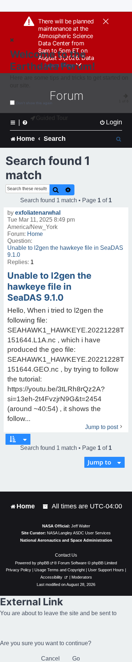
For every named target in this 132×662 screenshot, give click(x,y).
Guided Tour (52, 118)
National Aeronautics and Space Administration (66, 540)
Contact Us (66, 555)
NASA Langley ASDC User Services (79, 533)
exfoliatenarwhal (37, 213)
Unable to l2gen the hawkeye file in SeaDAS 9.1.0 (65, 251)
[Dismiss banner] (106, 22)
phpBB (43, 563)
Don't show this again (34, 103)
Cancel (50, 658)
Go (76, 658)
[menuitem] (110, 122)
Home (35, 234)
